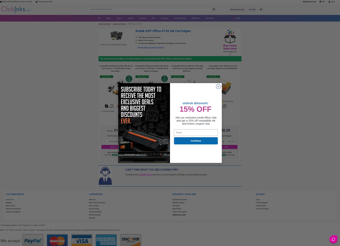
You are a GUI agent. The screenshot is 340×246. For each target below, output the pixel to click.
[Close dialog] (218, 86)
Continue (196, 140)
